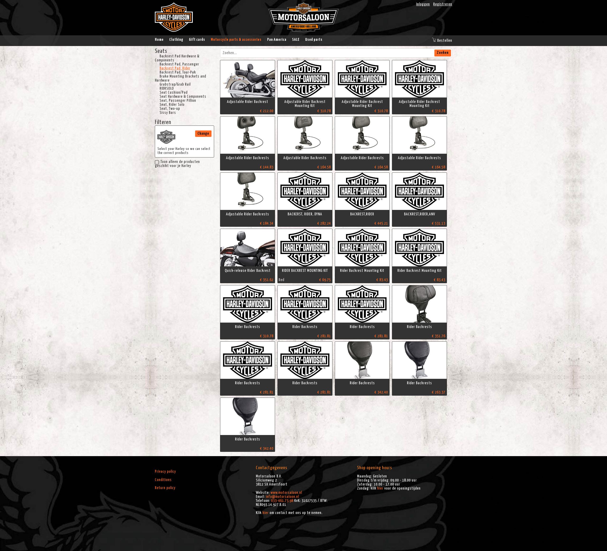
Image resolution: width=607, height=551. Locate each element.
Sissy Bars (168, 113)
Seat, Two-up (170, 109)
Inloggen (423, 4)
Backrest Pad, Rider (175, 68)
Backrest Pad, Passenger (179, 64)
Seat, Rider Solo (172, 104)
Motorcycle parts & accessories (236, 40)
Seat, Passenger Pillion (178, 100)
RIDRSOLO (167, 88)
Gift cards (197, 40)
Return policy (165, 488)
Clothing (176, 40)
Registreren (442, 4)
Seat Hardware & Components (183, 96)
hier (265, 513)
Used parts (313, 40)
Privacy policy (165, 471)
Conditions (163, 480)
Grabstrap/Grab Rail (175, 84)
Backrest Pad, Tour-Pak (178, 72)
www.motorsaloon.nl (286, 493)
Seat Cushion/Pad (174, 92)
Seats (161, 51)
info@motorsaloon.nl (282, 497)
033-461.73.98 (282, 501)
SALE (295, 40)
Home (159, 40)
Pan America (276, 40)
